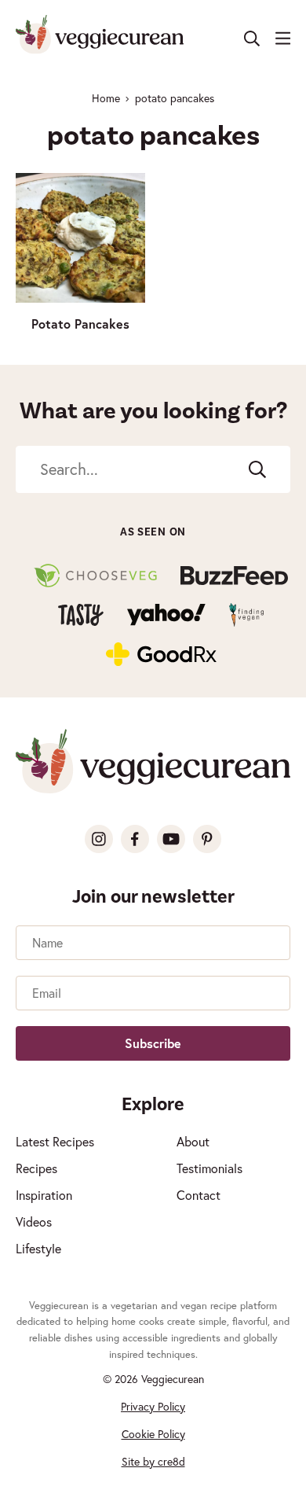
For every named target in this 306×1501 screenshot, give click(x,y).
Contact (198, 1194)
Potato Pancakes (80, 323)
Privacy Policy (153, 1406)
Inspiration (44, 1194)
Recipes (36, 1168)
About (193, 1141)
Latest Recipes (55, 1141)
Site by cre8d (153, 1461)
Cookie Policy (153, 1433)
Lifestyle (38, 1248)
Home (106, 97)
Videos (34, 1221)
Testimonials (209, 1168)
